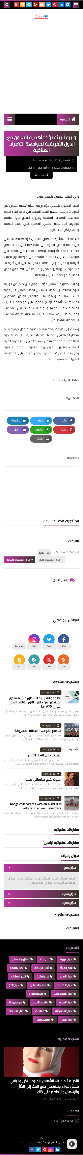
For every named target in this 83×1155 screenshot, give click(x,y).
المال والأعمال (20, 959)
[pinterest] (55, 4)
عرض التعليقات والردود (18, 559)
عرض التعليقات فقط (49, 559)
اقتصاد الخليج (40, 1002)
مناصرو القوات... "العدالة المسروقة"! (37, 731)
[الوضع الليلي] (72, 1144)
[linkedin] (61, 4)
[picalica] (25, 1149)
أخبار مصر (42, 167)
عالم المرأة (66, 967)
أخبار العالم (66, 976)
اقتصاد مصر (43, 1019)
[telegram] (29, 4)
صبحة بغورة (36, 993)
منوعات (44, 959)
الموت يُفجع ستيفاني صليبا (43, 779)
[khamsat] (22, 4)
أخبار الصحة (66, 1002)
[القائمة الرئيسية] (9, 119)
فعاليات (39, 1011)
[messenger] (68, 4)
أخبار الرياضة (41, 967)
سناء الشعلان (38, 985)
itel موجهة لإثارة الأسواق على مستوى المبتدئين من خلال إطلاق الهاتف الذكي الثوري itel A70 (35, 702)
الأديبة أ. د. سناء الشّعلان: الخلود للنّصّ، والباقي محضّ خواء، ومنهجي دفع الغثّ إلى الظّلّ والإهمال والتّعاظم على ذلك (44, 1086)
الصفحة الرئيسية (62, 167)
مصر (30, 167)
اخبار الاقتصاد (65, 985)
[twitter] (48, 4)
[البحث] (7, 5)
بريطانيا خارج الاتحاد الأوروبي (43, 755)
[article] (41, 480)
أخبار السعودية (64, 1011)
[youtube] (16, 4)
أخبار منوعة (17, 967)
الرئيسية (65, 119)
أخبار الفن (14, 985)
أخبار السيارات (16, 1011)
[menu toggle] (76, 5)
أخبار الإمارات (18, 976)
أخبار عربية (66, 959)
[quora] (35, 4)
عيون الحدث (26, 1142)
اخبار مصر (67, 1019)
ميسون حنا (15, 1002)
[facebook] (32, 1149)
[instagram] (51, 1149)
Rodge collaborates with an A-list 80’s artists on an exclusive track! (35, 806)
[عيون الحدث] (41, 17)
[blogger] (42, 4)
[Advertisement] (41, 66)
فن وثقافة (43, 976)
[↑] (41, 1138)
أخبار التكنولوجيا (63, 993)
